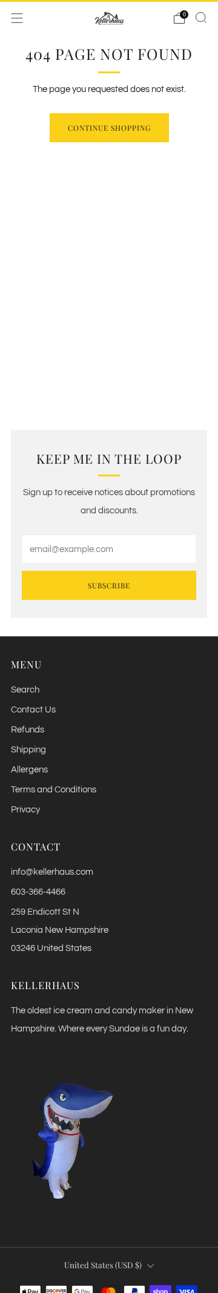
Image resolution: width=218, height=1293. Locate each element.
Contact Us (33, 709)
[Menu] (17, 18)
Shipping (28, 749)
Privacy (25, 809)
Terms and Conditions (53, 789)
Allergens (29, 769)
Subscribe (109, 585)
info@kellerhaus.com (52, 872)
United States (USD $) (103, 1265)
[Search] (201, 18)
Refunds (27, 729)
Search (25, 689)
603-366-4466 (38, 892)
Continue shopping (109, 128)
